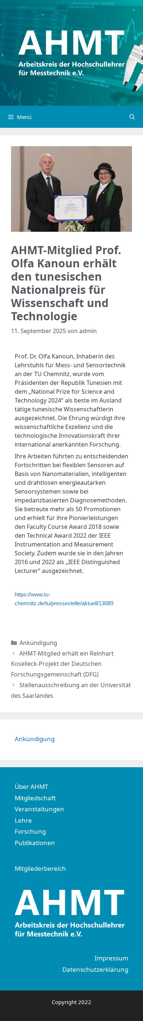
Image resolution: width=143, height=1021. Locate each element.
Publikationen (35, 842)
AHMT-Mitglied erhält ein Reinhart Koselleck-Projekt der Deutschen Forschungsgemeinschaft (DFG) (62, 664)
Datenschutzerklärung (95, 969)
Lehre (23, 820)
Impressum (111, 958)
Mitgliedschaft (35, 798)
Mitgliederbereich (40, 868)
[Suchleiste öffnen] (132, 117)
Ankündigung (38, 643)
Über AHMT (31, 786)
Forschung (30, 831)
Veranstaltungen (39, 809)
